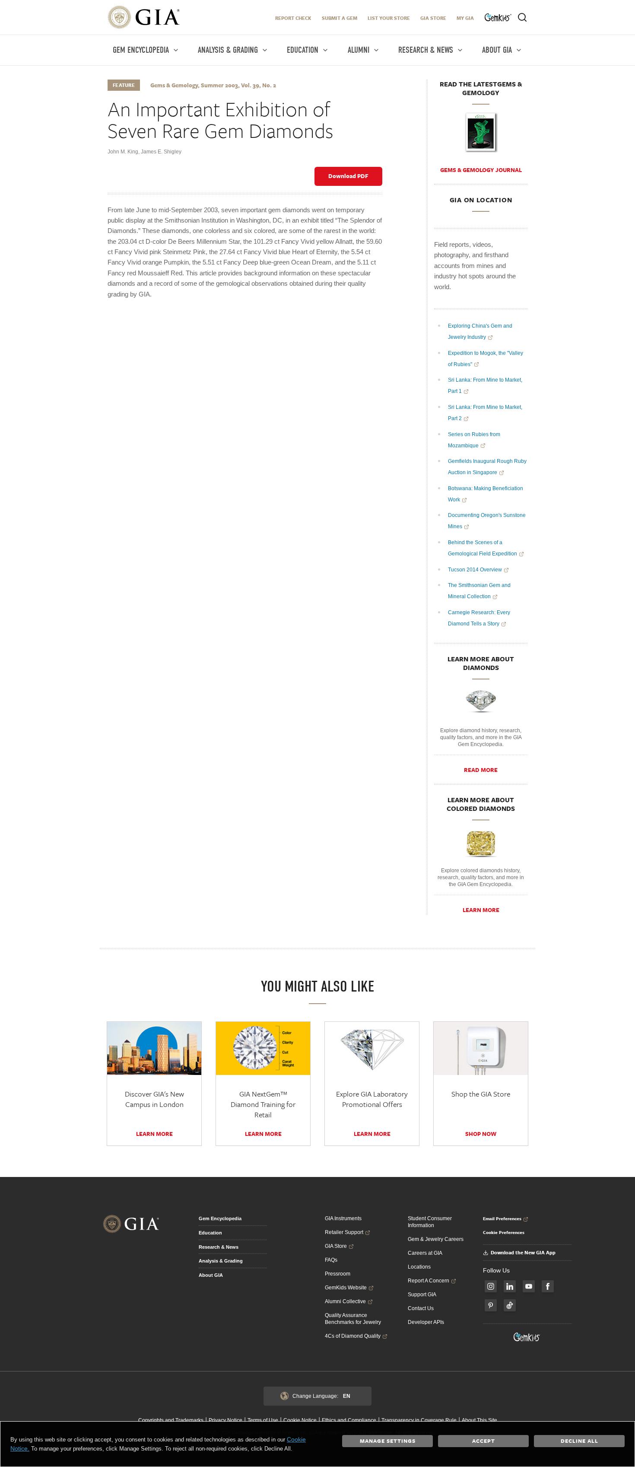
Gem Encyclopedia (220, 1218)
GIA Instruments (343, 1218)
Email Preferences (502, 1218)
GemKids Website (346, 1288)
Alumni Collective (345, 1301)
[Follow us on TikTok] (510, 1305)
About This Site (479, 1420)
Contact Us (421, 1308)
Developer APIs (426, 1322)
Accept (483, 1441)
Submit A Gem (339, 18)
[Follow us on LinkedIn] (510, 1286)
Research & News (218, 1247)
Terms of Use (263, 1420)
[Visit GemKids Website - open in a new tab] (527, 1337)
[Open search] (522, 17)
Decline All (579, 1441)
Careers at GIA (425, 1253)
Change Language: (321, 1396)
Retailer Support (344, 1232)
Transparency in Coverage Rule (419, 1420)
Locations (419, 1267)
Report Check (293, 18)
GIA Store (433, 18)
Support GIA (422, 1295)
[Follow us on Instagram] (491, 1286)
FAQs (331, 1260)
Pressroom (337, 1274)
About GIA (211, 1275)
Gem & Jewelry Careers (436, 1239)
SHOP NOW (480, 1133)
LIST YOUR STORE (389, 18)
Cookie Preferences (503, 1232)
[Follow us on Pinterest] (491, 1305)
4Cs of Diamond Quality (353, 1336)
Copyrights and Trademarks (170, 1420)
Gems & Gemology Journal (481, 170)
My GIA (465, 18)
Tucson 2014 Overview (475, 570)
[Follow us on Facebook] (548, 1286)
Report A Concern (428, 1281)
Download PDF (348, 176)
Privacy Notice (225, 1420)
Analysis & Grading (221, 1260)
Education (210, 1232)
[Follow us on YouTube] (529, 1286)
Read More (481, 769)
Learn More (481, 910)
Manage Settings (388, 1441)
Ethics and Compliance (349, 1420)
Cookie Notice (300, 1420)
